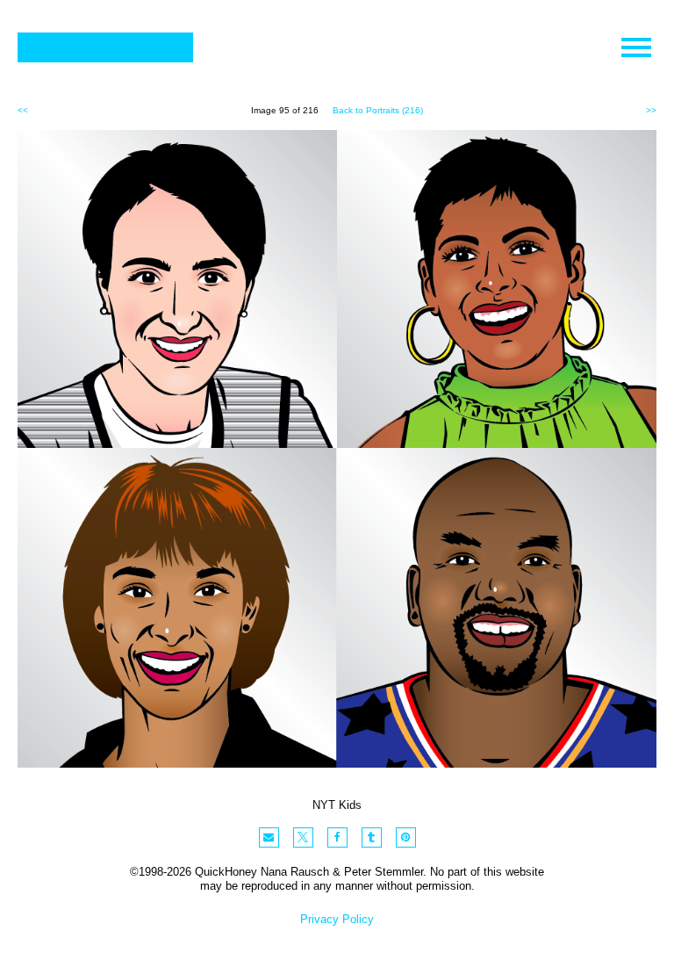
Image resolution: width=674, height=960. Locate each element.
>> (651, 110)
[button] (269, 837)
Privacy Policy (337, 919)
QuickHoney (105, 47)
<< (23, 110)
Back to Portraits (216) (378, 110)
